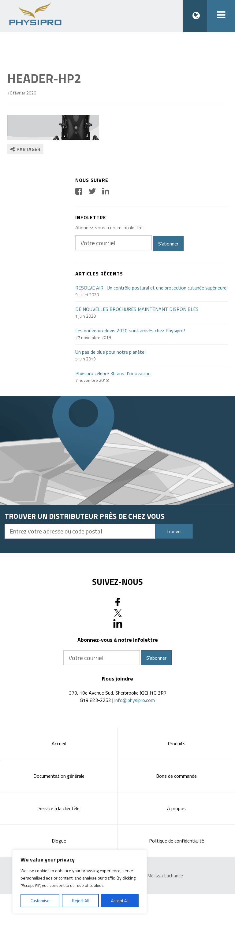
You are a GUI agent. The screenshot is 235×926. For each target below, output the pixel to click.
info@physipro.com (134, 700)
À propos (176, 808)
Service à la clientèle (59, 808)
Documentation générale (58, 776)
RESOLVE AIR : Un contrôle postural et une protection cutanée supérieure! (151, 287)
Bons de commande (176, 776)
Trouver (174, 531)
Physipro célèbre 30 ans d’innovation (113, 373)
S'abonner (168, 243)
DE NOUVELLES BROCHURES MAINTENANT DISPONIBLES (137, 309)
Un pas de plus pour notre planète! (110, 352)
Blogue (59, 840)
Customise (40, 900)
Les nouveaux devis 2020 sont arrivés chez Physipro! (130, 330)
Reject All (80, 900)
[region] (79, 882)
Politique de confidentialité (176, 840)
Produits (176, 743)
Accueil (59, 743)
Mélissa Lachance (165, 875)
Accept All (120, 900)
